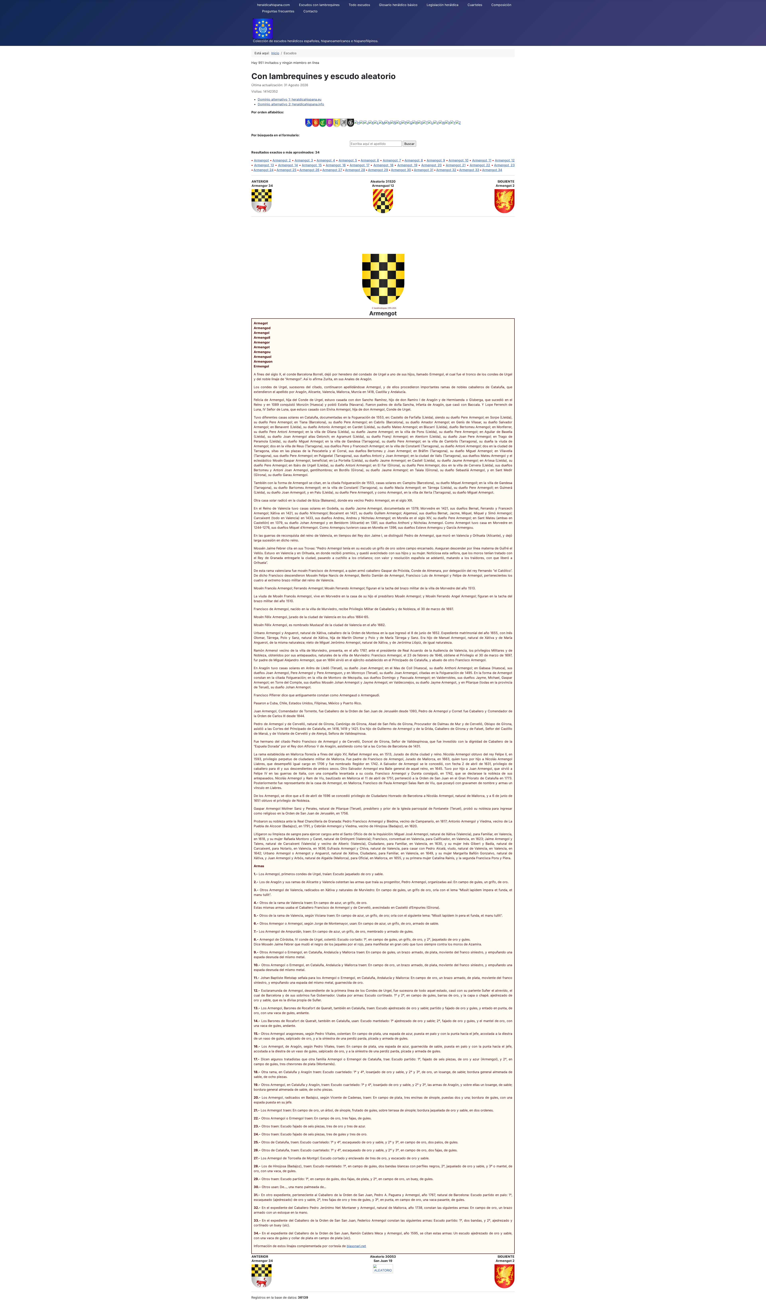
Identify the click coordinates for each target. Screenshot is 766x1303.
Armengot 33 (469, 170)
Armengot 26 (309, 170)
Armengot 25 (286, 170)
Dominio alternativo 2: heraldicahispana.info (291, 104)
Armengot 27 (332, 170)
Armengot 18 (383, 165)
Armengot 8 (414, 160)
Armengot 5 (348, 160)
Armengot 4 (326, 160)
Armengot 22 (480, 165)
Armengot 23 (504, 165)
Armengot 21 (456, 165)
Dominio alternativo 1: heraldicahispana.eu (289, 99)
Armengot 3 (304, 160)
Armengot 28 (355, 170)
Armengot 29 (378, 170)
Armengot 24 (263, 170)
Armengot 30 (401, 170)
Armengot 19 (407, 165)
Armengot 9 (436, 160)
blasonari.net (356, 1246)
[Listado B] (315, 123)
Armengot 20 (431, 165)
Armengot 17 (359, 165)
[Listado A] (308, 123)
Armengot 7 (392, 160)
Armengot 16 (336, 165)
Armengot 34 (492, 170)
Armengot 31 (423, 170)
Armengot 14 (288, 165)
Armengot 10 (458, 160)
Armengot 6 (370, 160)
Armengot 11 (481, 160)
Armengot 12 (505, 160)
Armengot (261, 160)
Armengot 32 (446, 170)
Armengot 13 (264, 165)
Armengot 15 (312, 165)
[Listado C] (322, 123)
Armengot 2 (281, 160)
